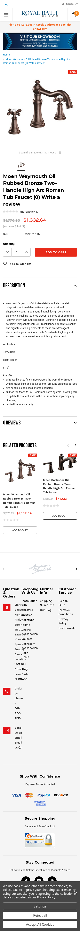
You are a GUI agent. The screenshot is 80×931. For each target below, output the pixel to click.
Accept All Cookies (40, 924)
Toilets (26, 625)
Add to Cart (20, 530)
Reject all (40, 915)
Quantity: (9, 244)
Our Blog (45, 610)
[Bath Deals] (40, 41)
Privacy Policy (46, 897)
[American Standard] (40, 569)
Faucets (27, 639)
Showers (27, 610)
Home (6, 54)
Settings (40, 906)
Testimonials (66, 628)
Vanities (27, 615)
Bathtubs (28, 620)
